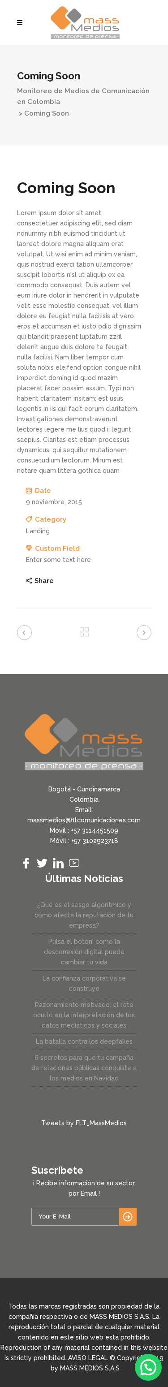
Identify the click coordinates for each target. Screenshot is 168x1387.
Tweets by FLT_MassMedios (84, 1123)
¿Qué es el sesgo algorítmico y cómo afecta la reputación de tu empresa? (84, 915)
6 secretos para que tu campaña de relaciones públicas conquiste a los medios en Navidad (84, 1068)
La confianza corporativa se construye (84, 983)
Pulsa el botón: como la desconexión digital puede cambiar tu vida (84, 952)
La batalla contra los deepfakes (84, 1041)
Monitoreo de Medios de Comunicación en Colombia (83, 96)
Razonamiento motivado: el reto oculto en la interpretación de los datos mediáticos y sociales (84, 1015)
